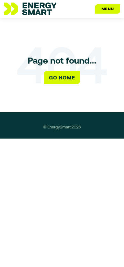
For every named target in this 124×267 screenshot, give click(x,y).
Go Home (62, 77)
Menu (107, 8)
